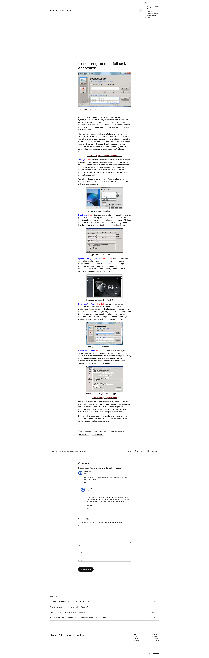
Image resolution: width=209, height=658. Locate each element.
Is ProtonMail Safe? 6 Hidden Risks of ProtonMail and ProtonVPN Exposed (79, 618)
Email (80, 552)
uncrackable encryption (97, 434)
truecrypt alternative (84, 434)
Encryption (93, 109)
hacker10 (88, 490)
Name (80, 545)
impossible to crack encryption (116, 431)
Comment (81, 525)
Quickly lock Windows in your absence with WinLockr (69, 451)
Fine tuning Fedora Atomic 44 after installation (67, 612)
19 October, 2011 (88, 471)
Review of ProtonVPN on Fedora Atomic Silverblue (69, 602)
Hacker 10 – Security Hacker (61, 11)
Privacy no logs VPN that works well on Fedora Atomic (71, 607)
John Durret (87, 109)
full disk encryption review (99, 431)
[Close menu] (145, 3)
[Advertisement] (104, 38)
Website (80, 560)
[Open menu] (140, 10)
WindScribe (156, 653)
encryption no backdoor (85, 431)
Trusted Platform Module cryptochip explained (142, 451)
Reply (85, 482)
